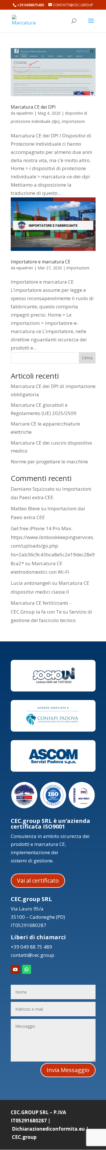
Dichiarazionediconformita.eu (48, 1129)
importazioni (73, 121)
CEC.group (24, 1137)
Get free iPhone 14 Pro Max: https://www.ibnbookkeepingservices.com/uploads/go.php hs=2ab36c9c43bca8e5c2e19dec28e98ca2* (53, 545)
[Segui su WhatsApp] (26, 969)
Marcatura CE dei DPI (33, 107)
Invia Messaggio (68, 1070)
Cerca (87, 357)
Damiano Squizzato (33, 489)
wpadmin (24, 113)
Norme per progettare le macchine (49, 461)
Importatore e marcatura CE (40, 262)
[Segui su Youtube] (15, 969)
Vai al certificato (38, 880)
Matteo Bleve (25, 508)
